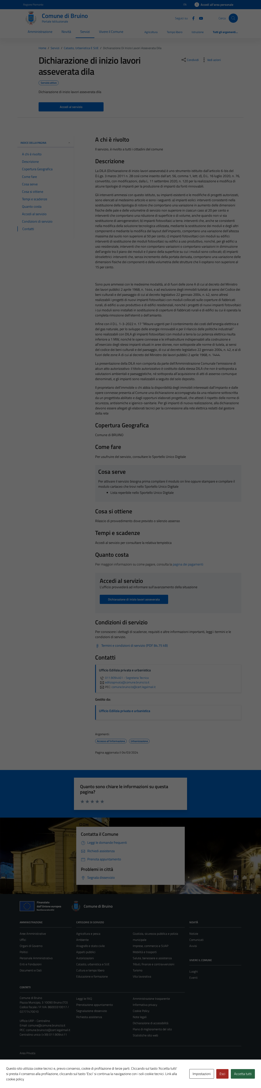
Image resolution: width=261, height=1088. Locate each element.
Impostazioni (202, 1073)
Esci (222, 1073)
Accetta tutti (243, 1073)
